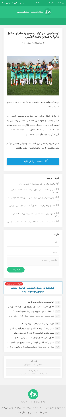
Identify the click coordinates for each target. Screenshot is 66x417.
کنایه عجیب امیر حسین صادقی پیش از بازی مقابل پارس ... (34, 317)
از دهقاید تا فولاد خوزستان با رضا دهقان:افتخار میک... (32, 311)
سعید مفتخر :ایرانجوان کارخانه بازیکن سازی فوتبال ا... (32, 333)
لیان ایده (21, 412)
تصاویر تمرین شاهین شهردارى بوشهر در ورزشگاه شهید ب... (30, 306)
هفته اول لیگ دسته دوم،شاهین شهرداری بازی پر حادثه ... (30, 347)
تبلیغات (51, 3)
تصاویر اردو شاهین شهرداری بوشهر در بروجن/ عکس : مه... (30, 342)
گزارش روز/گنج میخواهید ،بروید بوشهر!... (37, 324)
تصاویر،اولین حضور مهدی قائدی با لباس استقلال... (33, 337)
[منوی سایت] (33, 21)
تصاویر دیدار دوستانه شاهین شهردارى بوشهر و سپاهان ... (31, 328)
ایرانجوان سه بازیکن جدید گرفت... (40, 302)
